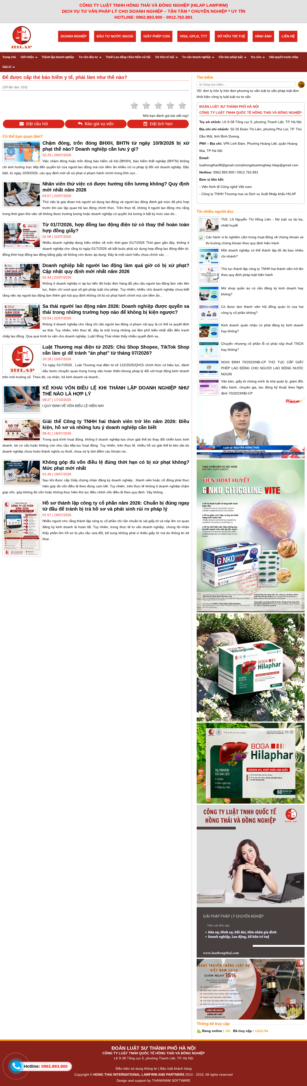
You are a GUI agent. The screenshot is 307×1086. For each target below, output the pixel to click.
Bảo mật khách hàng (176, 1068)
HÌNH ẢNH (263, 36)
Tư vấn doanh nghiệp (196, 57)
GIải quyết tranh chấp (283, 57)
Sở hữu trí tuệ (164, 57)
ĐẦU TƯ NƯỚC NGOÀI (115, 36)
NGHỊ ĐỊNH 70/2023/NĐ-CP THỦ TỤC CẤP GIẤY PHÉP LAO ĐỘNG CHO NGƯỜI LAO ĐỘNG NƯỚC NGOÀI (262, 368)
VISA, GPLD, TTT (193, 36)
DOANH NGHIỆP (74, 36)
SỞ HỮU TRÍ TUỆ (231, 36)
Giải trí (6, 67)
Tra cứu (256, 57)
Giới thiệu (27, 57)
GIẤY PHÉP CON (156, 36)
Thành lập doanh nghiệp (58, 57)
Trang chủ (9, 57)
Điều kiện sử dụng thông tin (136, 1068)
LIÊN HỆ (288, 36)
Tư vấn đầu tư (88, 57)
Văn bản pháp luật (230, 57)
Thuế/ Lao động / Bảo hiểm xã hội (128, 57)
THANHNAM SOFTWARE (171, 1080)
